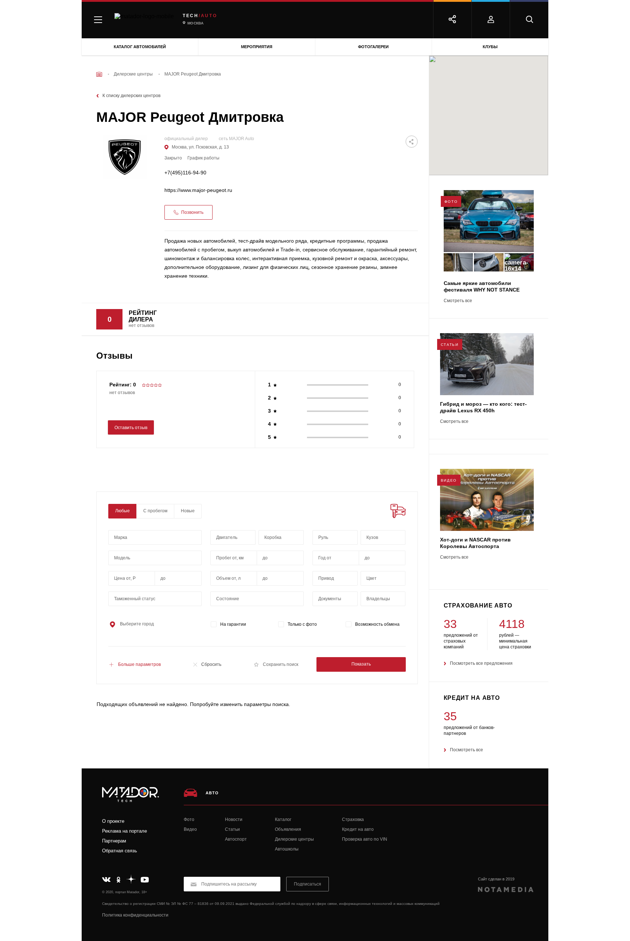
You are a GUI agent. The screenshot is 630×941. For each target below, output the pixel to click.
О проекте (113, 821)
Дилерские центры (294, 839)
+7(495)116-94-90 (185, 173)
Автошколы (287, 849)
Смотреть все (458, 300)
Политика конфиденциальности (135, 915)
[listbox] (383, 537)
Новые (188, 510)
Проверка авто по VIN (364, 839)
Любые (122, 510)
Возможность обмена (377, 624)
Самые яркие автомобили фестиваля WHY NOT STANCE (482, 286)
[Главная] (99, 74)
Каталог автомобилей (140, 47)
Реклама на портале (124, 831)
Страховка (353, 819)
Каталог (283, 819)
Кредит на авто (358, 829)
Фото (189, 819)
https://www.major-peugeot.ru (198, 190)
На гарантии (233, 624)
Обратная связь (119, 850)
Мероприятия (256, 47)
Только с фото (302, 624)
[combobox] (155, 537)
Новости (233, 819)
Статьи (232, 829)
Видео (190, 829)
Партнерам (114, 841)
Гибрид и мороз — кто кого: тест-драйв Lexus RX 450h (483, 407)
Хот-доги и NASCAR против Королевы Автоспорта (475, 543)
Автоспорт (236, 839)
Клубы (490, 47)
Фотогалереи (373, 47)
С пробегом (155, 510)
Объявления (288, 829)
